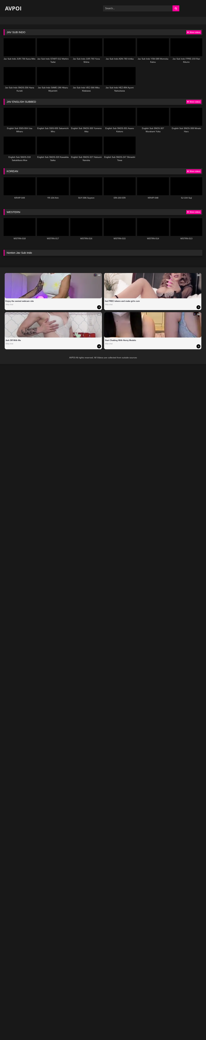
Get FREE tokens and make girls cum (122, 301)
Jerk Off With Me (13, 340)
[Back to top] (196, 1031)
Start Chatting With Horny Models (120, 340)
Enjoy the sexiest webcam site (19, 301)
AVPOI (13, 8)
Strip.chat (9, 304)
